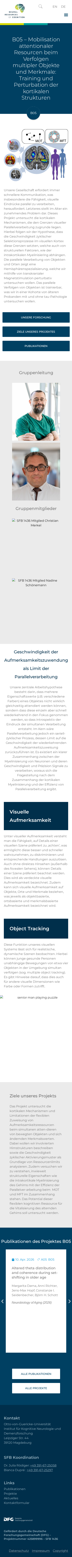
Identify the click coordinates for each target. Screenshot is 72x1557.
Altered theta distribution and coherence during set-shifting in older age (35, 1273)
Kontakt (12, 1418)
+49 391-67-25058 (43, 1465)
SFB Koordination (21, 1457)
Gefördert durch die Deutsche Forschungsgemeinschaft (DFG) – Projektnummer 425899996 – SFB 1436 (31, 1535)
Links (9, 1483)
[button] (40, 7)
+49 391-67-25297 (40, 1470)
